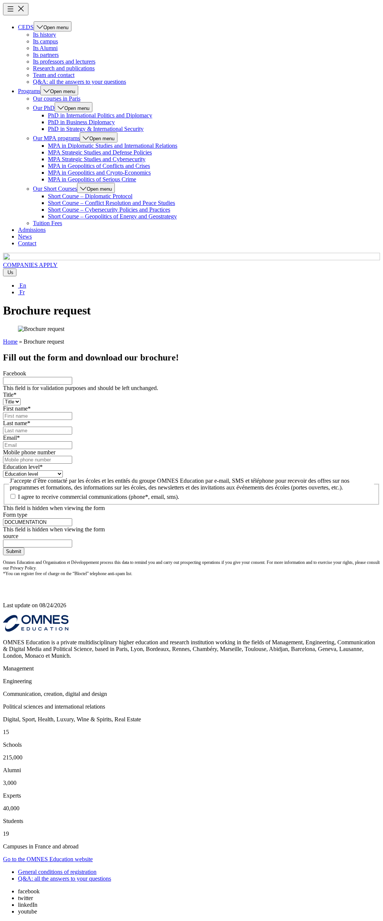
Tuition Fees (47, 223)
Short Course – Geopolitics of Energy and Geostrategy (112, 216)
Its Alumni (45, 48)
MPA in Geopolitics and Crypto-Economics (99, 172)
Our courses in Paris (56, 98)
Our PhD (44, 108)
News (25, 236)
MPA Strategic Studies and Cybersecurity (96, 159)
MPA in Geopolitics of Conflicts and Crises (99, 166)
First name (17, 408)
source (10, 536)
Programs (29, 91)
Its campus (45, 41)
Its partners (46, 55)
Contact (27, 243)
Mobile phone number (29, 452)
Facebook (14, 373)
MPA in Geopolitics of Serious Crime (92, 179)
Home (10, 341)
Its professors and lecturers (64, 61)
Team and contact (53, 75)
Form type (15, 515)
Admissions (32, 230)
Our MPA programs (56, 138)
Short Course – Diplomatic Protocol (90, 196)
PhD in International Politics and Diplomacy (100, 115)
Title (9, 395)
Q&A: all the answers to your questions (79, 82)
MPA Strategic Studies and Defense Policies (100, 152)
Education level (23, 467)
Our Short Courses (55, 188)
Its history (44, 34)
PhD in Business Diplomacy (81, 122)
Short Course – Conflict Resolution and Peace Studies (111, 203)
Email (11, 438)
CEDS (26, 27)
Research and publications (64, 68)
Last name (16, 423)
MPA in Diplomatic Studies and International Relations (112, 145)
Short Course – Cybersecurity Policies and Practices (109, 209)
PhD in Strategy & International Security (96, 129)
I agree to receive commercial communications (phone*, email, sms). (98, 497)
